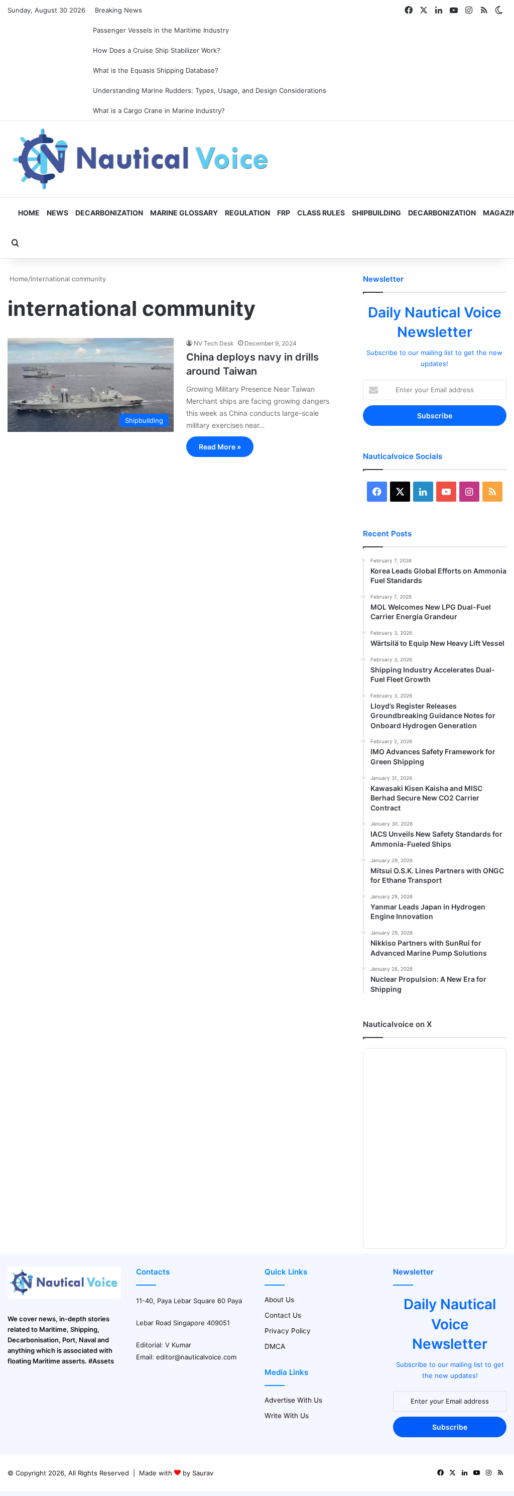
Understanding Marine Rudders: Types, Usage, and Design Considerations (209, 90)
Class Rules (321, 212)
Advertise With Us (293, 1400)
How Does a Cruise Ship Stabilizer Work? (156, 50)
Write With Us (287, 1416)
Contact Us (283, 1315)
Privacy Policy (288, 1331)
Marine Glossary (184, 212)
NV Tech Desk (214, 343)
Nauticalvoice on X (397, 1024)
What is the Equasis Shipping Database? (155, 70)
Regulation (247, 212)
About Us (279, 1300)
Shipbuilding (376, 212)
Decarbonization (109, 212)
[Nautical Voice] (142, 159)
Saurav (202, 1473)
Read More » (220, 446)
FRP (283, 212)
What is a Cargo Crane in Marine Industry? (159, 110)
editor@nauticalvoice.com (196, 1357)
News (57, 212)
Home (28, 212)
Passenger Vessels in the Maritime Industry (161, 30)
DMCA (275, 1346)
